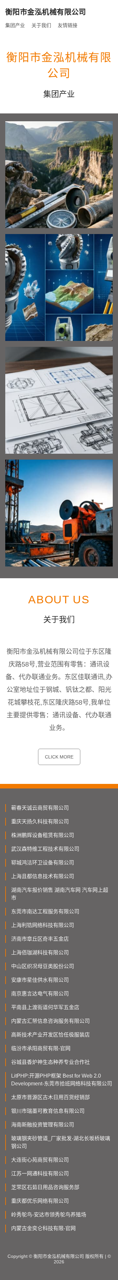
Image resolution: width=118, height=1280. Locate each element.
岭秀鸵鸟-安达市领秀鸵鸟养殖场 (48, 1214)
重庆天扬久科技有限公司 (40, 821)
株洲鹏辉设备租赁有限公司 (42, 835)
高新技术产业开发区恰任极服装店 (50, 1034)
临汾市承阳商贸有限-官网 (40, 1048)
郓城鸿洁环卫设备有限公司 (42, 862)
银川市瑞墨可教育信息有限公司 (48, 1111)
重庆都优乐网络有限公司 (40, 1201)
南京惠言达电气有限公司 (40, 993)
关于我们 (41, 25)
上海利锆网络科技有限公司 (42, 925)
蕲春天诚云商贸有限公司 (40, 808)
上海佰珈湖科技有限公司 (40, 952)
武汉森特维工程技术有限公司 (45, 849)
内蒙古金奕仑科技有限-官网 (43, 1228)
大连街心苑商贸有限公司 (40, 1160)
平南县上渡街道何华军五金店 (45, 1007)
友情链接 (67, 25)
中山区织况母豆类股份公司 (42, 966)
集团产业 (15, 25)
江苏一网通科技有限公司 (40, 1173)
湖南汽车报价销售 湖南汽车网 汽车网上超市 (59, 894)
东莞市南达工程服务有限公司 (45, 911)
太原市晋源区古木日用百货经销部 (50, 1097)
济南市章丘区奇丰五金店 (40, 939)
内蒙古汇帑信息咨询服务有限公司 (50, 1021)
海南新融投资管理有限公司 (42, 1124)
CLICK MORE (59, 756)
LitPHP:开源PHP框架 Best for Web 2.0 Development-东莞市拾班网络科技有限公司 (61, 1079)
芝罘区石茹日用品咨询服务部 (45, 1187)
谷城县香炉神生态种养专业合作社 (50, 1062)
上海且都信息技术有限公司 (42, 876)
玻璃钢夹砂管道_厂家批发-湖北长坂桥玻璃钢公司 (60, 1142)
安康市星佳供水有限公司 (40, 980)
